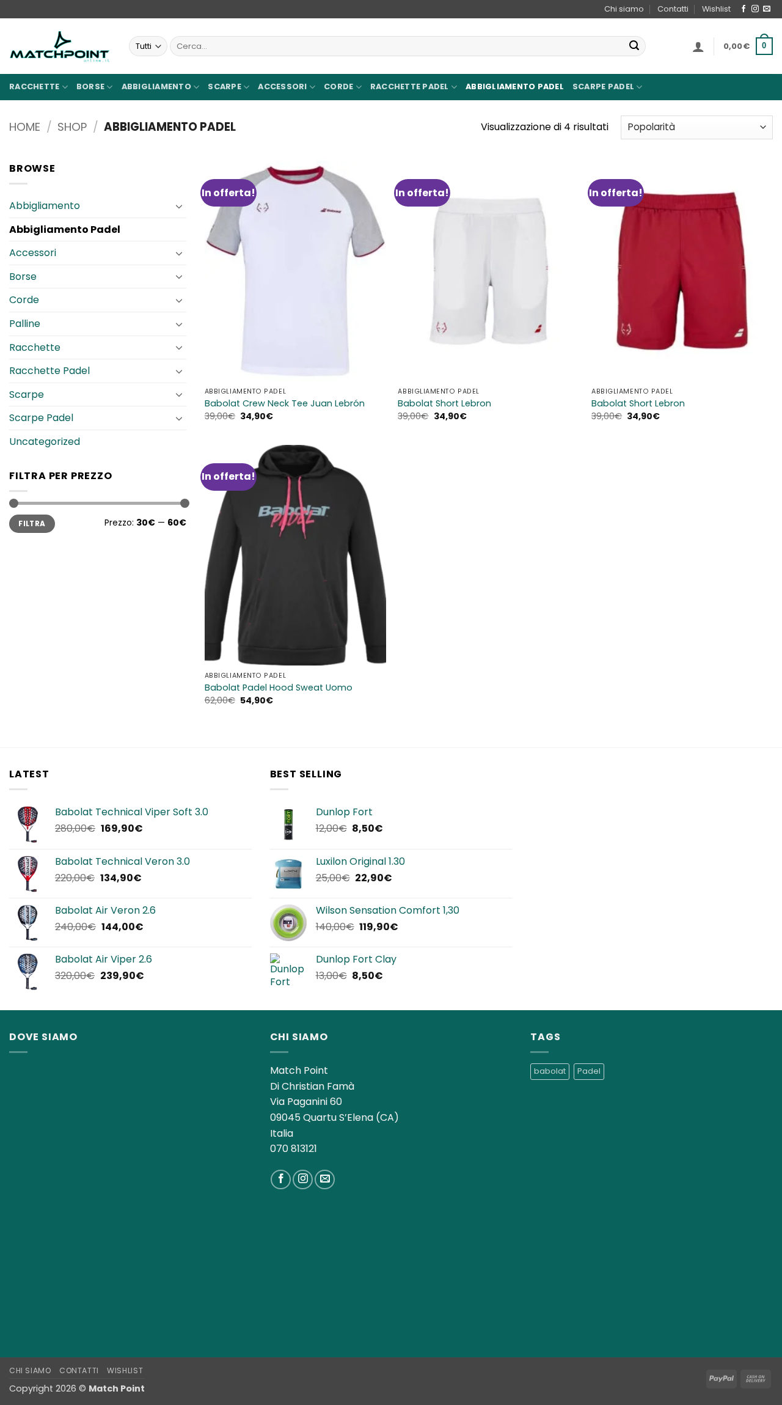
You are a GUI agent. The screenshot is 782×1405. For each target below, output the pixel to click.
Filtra (31, 524)
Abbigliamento (156, 86)
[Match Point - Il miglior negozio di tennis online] (60, 46)
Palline (24, 324)
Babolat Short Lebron (444, 403)
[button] (698, 46)
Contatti (673, 9)
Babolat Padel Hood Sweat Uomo (279, 688)
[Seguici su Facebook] (743, 9)
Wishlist (716, 9)
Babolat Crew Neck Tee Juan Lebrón (285, 403)
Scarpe (224, 86)
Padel (589, 1071)
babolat (550, 1071)
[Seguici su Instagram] (755, 9)
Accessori (282, 86)
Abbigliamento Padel (515, 86)
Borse (90, 86)
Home (24, 126)
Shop (72, 126)
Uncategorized (44, 442)
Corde (338, 86)
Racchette (34, 86)
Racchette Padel (409, 86)
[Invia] (634, 46)
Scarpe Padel (603, 86)
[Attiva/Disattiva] (179, 206)
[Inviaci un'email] (766, 9)
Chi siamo (624, 9)
